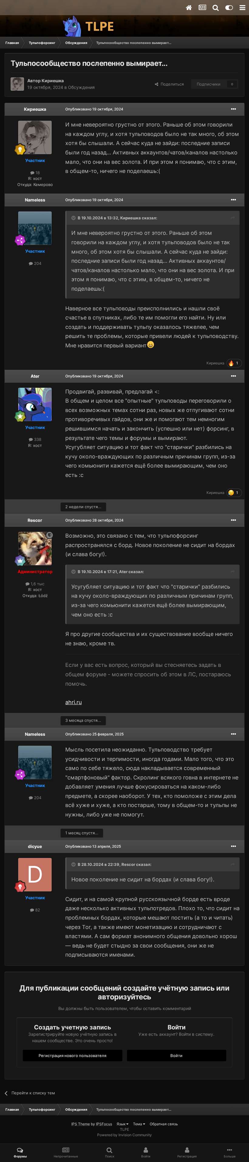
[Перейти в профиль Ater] (35, 404)
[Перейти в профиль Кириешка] (17, 84)
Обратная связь (164, 1124)
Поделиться (171, 84)
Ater (35, 376)
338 (37, 439)
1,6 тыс (36, 583)
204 (37, 263)
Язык (121, 1124)
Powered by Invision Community (124, 1135)
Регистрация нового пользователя (72, 1055)
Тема (138, 1124)
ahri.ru (73, 702)
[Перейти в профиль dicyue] (35, 874)
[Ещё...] (233, 109)
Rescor (35, 520)
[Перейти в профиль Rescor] (35, 548)
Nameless (35, 199)
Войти (176, 1055)
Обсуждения (81, 87)
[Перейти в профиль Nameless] (35, 228)
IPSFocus (104, 1124)
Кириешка (53, 80)
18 (37, 172)
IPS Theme (80, 1124)
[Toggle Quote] (74, 217)
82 (37, 909)
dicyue (35, 846)
